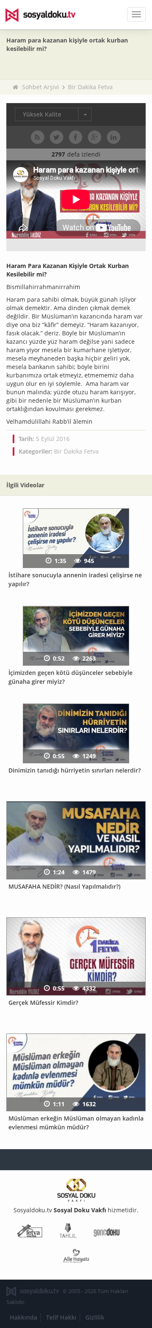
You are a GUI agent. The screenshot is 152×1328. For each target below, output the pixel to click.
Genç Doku (106, 1232)
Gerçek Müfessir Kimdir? (43, 1003)
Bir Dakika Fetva (90, 87)
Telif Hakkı (61, 1317)
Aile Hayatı (76, 1257)
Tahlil (68, 1232)
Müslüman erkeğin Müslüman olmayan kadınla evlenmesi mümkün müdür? (76, 1122)
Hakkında (23, 1317)
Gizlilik (94, 1317)
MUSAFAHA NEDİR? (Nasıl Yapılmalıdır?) (64, 886)
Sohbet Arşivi (40, 87)
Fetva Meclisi (29, 1232)
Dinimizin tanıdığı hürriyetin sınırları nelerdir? (74, 770)
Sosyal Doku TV (46, 14)
